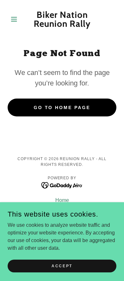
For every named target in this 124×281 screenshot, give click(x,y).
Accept (62, 265)
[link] (62, 19)
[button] (16, 19)
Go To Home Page (62, 107)
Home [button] (62, 200)
